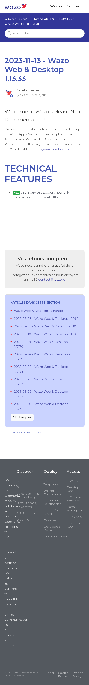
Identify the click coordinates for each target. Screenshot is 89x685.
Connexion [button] (76, 6)
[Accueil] (16, 6)
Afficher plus (22, 417)
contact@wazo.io (51, 279)
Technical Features (26, 432)
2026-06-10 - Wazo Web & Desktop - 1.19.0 (46, 334)
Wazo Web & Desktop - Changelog (41, 311)
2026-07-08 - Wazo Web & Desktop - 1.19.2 (46, 319)
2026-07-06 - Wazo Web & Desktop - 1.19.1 (46, 326)
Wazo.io (57, 6)
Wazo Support (17, 19)
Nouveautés (44, 19)
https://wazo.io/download (53, 149)
